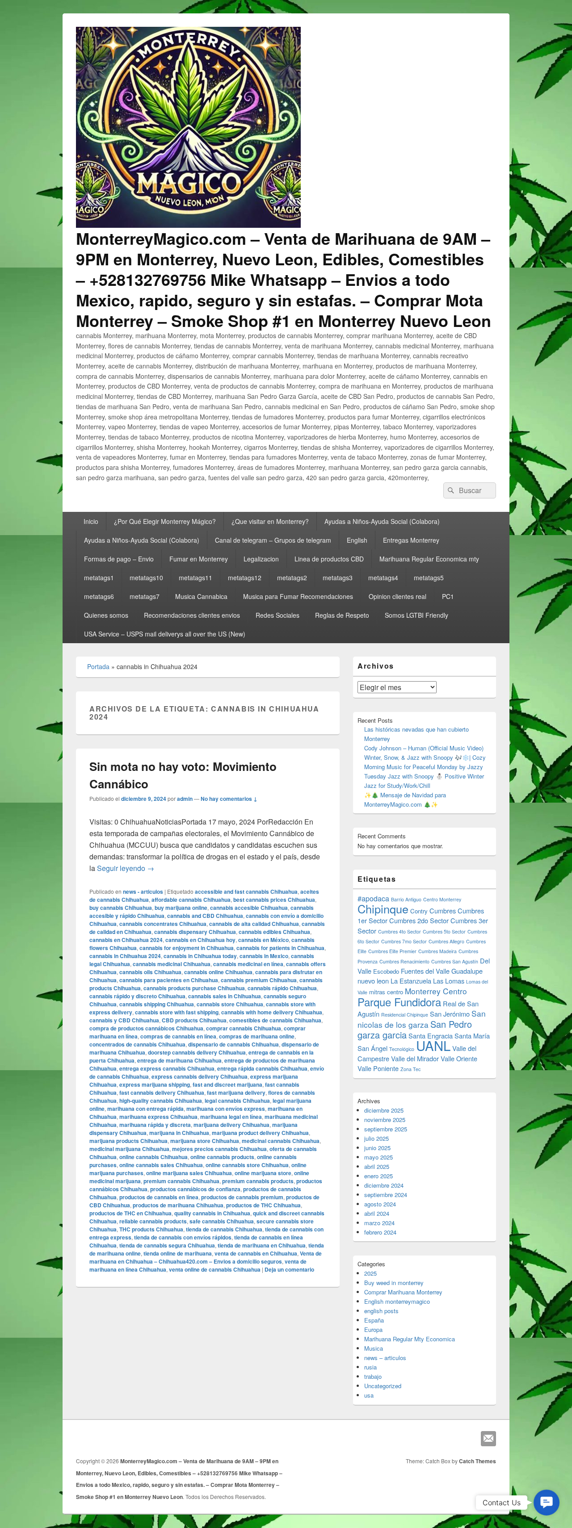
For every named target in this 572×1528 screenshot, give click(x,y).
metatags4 (383, 577)
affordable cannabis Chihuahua (191, 900)
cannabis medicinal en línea (248, 964)
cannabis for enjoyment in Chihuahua (186, 948)
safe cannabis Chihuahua (221, 1221)
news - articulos (143, 891)
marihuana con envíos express (225, 1109)
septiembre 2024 (385, 1194)
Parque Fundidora (399, 1001)
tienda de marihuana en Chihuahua (262, 1245)
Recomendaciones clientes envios (192, 615)
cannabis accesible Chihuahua (249, 908)
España (374, 1320)
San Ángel (372, 1048)
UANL (433, 1045)
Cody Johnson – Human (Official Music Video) (424, 748)
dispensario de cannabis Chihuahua (233, 1044)
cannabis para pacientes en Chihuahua (168, 980)
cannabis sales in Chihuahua (224, 996)
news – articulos (385, 1357)
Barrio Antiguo (406, 899)
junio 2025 (377, 1147)
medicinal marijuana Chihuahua (129, 1149)
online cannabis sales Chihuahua (161, 1165)
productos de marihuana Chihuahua (178, 1205)
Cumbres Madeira (437, 951)
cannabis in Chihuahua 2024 (125, 956)
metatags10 (146, 577)
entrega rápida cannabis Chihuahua (262, 1068)
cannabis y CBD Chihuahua (124, 1020)
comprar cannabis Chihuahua (243, 1028)
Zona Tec (410, 1069)
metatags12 (244, 577)
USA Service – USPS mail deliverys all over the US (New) (164, 633)
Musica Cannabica (201, 596)
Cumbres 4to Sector (399, 931)
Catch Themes (477, 1461)
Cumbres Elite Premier (392, 951)
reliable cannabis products (153, 1221)
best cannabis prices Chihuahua (274, 900)
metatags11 (195, 577)
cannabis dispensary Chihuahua (195, 932)
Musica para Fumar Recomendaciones (298, 596)
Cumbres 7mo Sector (404, 941)
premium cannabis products (258, 1181)
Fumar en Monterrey (198, 558)
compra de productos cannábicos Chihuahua (146, 1028)
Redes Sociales (277, 615)
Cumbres (442, 910)
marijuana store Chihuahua (204, 1141)
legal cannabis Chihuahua (237, 1101)
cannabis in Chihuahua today (200, 956)
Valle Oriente (459, 1058)
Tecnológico (401, 1049)
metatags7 (145, 596)
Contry (419, 911)
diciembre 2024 (384, 1185)
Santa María (472, 1035)
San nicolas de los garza (422, 1019)
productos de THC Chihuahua (263, 1205)
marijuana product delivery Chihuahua (260, 1133)
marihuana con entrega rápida (145, 1109)
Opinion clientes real (397, 596)
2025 (370, 1273)
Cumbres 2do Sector (419, 920)
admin (185, 799)
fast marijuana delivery (236, 1092)
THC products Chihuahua (151, 1229)
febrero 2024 (380, 1232)
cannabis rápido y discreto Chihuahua (137, 996)
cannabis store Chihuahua (230, 1004)
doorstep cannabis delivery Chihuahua (197, 1052)
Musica (373, 1348)
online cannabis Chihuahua (153, 1157)
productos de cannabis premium (242, 1197)
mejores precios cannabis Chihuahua (219, 1149)
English (357, 540)
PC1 (448, 596)
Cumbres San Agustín (454, 961)
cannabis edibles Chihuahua (274, 932)
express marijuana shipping (154, 1084)
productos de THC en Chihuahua (130, 1213)
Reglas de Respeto (342, 615)
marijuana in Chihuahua (179, 1133)
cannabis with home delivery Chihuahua (271, 1012)
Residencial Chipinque (404, 1014)
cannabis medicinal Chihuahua (171, 964)
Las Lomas (448, 980)
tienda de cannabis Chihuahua (224, 1229)
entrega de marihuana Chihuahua (179, 1060)
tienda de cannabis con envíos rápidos (182, 1237)
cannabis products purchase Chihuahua (194, 988)
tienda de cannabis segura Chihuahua (167, 1245)
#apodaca (373, 898)
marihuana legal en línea (231, 1117)
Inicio (91, 521)
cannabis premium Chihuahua (259, 980)
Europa (373, 1329)
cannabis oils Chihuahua (150, 972)
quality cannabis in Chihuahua (212, 1213)
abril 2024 (376, 1213)
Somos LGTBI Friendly (416, 615)
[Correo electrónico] (488, 1438)
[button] (546, 1502)
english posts (381, 1310)
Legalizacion (261, 558)
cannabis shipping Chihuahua (156, 1004)
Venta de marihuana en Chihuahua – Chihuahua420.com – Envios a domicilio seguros (205, 1257)
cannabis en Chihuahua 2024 (126, 940)
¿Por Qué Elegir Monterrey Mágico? (165, 521)
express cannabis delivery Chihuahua (199, 1076)
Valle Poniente (378, 1068)
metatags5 (429, 577)
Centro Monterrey (442, 899)
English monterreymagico (397, 1301)
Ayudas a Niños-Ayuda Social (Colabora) (382, 521)
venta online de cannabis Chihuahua (215, 1269)
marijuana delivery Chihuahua (231, 1125)
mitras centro (386, 992)
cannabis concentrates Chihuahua (162, 924)
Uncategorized (382, 1385)
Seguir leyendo (125, 868)
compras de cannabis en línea (178, 1036)
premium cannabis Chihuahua (181, 1181)
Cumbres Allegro (446, 941)
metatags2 (292, 577)
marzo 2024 (379, 1222)
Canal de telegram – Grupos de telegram (273, 540)
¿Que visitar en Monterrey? (270, 521)
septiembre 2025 (385, 1129)
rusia (370, 1367)
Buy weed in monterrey (394, 1282)
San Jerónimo (450, 1013)
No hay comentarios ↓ (229, 799)
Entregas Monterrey (411, 540)
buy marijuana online (181, 908)
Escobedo (386, 971)
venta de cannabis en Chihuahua (255, 1253)
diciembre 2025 (384, 1110)
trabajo (373, 1376)
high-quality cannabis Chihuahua (160, 1101)
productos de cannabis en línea (158, 1197)
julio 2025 (376, 1138)
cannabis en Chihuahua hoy (200, 940)
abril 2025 (376, 1166)
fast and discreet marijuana (227, 1084)
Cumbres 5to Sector (444, 931)
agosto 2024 (380, 1204)
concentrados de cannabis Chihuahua (137, 1044)
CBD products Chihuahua (194, 1020)
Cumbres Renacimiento (404, 961)
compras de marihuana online (256, 1036)
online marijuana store (263, 1173)
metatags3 (338, 577)
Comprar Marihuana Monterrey (403, 1292)
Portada (98, 666)
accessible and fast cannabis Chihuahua (246, 891)
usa (369, 1395)
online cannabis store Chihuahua (247, 1165)
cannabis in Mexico (264, 956)
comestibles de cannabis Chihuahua (275, 1020)
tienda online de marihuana (177, 1253)
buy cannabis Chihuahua (120, 908)
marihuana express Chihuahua (158, 1117)
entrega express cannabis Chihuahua (166, 1068)
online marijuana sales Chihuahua (189, 1173)
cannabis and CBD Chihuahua (205, 916)
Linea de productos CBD (329, 558)
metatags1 (99, 577)
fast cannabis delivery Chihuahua (161, 1092)
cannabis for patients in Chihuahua (280, 948)
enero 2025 (378, 1176)
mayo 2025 (378, 1157)
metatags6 (99, 596)
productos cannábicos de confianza (195, 1189)
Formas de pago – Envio (119, 558)
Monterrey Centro (436, 990)
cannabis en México (263, 940)
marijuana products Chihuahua (128, 1141)
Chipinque (383, 908)
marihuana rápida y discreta (155, 1125)
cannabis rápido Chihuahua (282, 988)
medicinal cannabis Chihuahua (281, 1141)
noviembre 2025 (384, 1119)
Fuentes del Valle (425, 970)
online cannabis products (222, 1157)
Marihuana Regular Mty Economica (409, 1339)
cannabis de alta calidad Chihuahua (254, 924)
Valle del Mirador (415, 1058)
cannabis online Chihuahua (218, 972)
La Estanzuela (411, 980)
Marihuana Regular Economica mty (429, 558)
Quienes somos (106, 615)
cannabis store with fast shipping (177, 1012)
